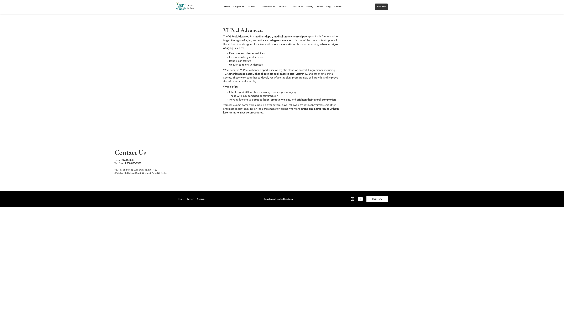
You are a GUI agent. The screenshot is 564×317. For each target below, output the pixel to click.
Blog (328, 7)
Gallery (310, 7)
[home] (181, 6)
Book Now (381, 7)
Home (227, 7)
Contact (337, 7)
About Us (283, 7)
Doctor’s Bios (297, 7)
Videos (320, 7)
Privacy (190, 199)
